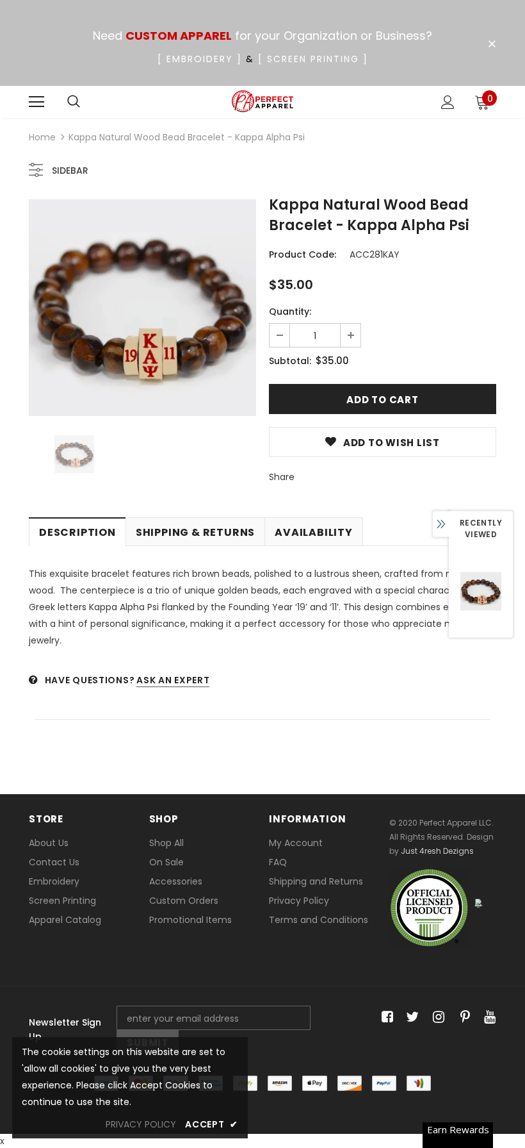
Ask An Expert (172, 680)
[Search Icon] (73, 102)
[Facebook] (385, 1018)
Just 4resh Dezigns (437, 850)
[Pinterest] (462, 1018)
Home (42, 137)
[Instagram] (436, 1018)
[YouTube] (488, 1018)
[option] (142, 307)
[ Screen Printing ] (313, 59)
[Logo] (263, 101)
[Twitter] (411, 1018)
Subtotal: (290, 360)
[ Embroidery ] (200, 59)
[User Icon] (448, 102)
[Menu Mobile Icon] (36, 102)
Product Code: (302, 254)
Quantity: (290, 311)
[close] (491, 44)
